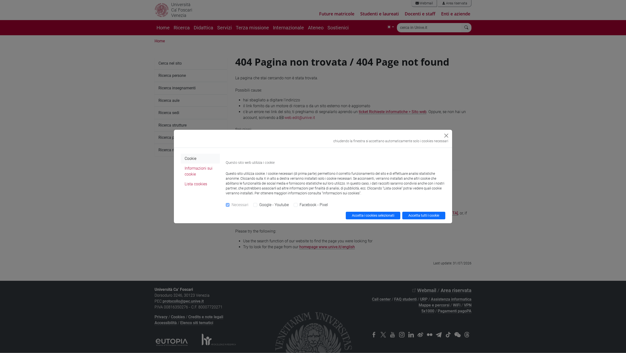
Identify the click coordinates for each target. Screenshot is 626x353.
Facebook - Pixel (314, 204)
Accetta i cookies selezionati (373, 215)
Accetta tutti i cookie (423, 215)
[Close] (446, 136)
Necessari (240, 204)
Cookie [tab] (190, 158)
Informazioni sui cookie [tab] (198, 171)
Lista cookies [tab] (196, 184)
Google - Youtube (274, 204)
